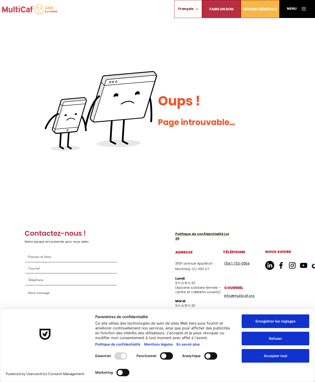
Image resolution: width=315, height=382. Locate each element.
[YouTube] (303, 265)
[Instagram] (292, 265)
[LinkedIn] (269, 265)
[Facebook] (280, 265)
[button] (221, 9)
